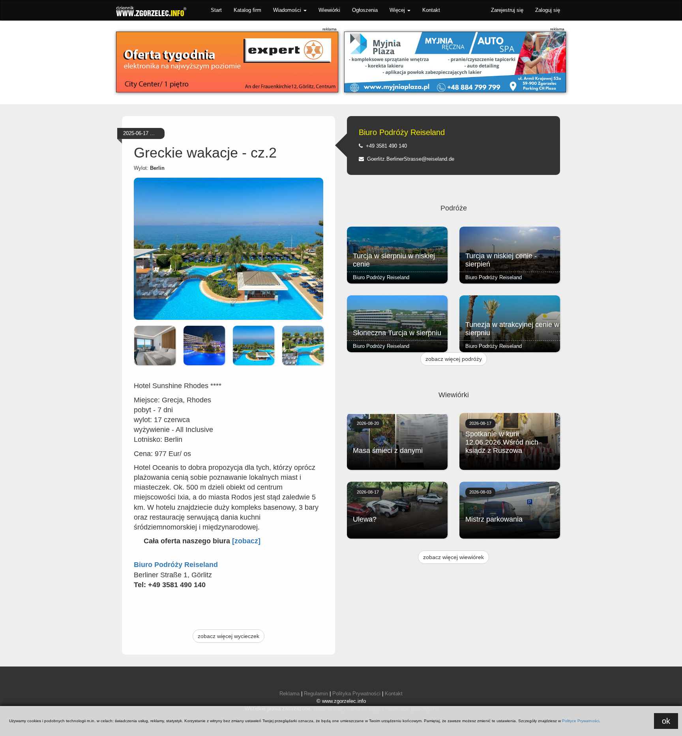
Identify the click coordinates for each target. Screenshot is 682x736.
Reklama (289, 694)
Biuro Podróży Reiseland (402, 132)
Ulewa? (365, 519)
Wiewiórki (329, 10)
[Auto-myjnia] (455, 62)
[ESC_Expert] (227, 62)
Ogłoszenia (365, 10)
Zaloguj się (547, 10)
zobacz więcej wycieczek (228, 636)
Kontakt (431, 10)
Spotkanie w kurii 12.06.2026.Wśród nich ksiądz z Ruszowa (501, 442)
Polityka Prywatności (356, 694)
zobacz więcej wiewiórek (453, 557)
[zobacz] (246, 541)
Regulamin (316, 694)
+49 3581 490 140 (385, 146)
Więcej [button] (398, 10)
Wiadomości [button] (288, 10)
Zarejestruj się (507, 10)
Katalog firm (247, 10)
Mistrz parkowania (494, 519)
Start (216, 10)
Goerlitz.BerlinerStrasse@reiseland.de (409, 159)
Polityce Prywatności (580, 721)
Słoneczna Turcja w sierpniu (397, 333)
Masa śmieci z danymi (388, 450)
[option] (155, 345)
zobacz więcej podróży (453, 359)
